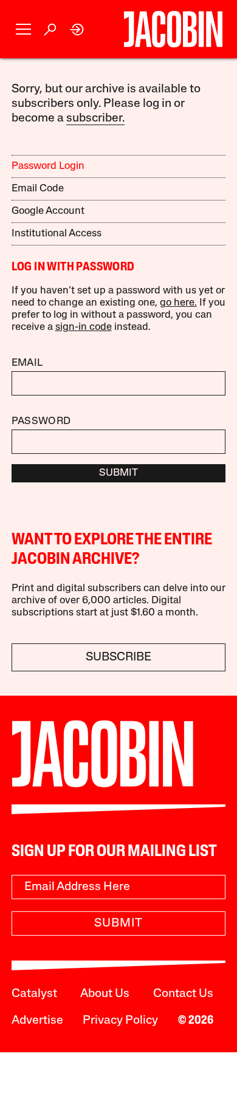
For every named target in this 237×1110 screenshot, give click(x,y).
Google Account (48, 211)
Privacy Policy (120, 1021)
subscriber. (95, 118)
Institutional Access (56, 233)
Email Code (38, 188)
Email (27, 363)
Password (41, 421)
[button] (23, 29)
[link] (77, 29)
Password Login (48, 166)
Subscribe (118, 657)
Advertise (37, 1021)
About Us (104, 994)
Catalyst (34, 994)
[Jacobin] (173, 29)
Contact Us (183, 994)
